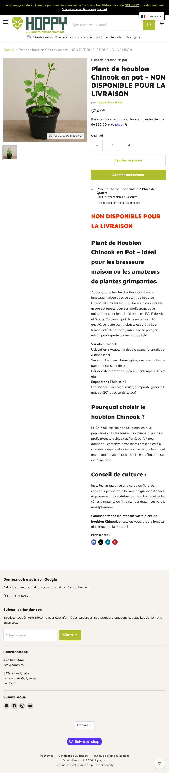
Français (82, 725)
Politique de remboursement (110, 756)
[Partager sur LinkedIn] (107, 542)
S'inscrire (70, 634)
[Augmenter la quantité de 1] (129, 145)
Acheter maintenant (128, 174)
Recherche (46, 756)
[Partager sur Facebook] (93, 542)
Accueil (8, 50)
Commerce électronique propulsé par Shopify (84, 765)
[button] (151, 16)
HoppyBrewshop (109, 102)
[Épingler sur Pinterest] (115, 542)
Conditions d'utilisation (73, 756)
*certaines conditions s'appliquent (84, 9)
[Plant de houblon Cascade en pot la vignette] (10, 153)
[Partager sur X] (100, 542)
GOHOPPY (132, 5)
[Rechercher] (149, 25)
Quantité (97, 135)
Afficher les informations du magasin (118, 202)
